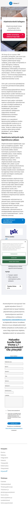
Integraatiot (4, 458)
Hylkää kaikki (14, 257)
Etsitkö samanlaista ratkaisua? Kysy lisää (13, 35)
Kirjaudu (3, 471)
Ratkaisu (3, 455)
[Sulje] (25, 241)
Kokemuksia (4, 466)
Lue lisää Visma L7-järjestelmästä (9, 221)
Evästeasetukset (14, 253)
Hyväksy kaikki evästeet (14, 261)
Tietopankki (4, 463)
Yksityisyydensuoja (7, 487)
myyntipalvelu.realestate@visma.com (14, 320)
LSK (6, 239)
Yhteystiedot (5, 468)
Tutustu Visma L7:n (11, 287)
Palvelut (3, 460)
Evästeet (3, 481)
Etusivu (3, 452)
